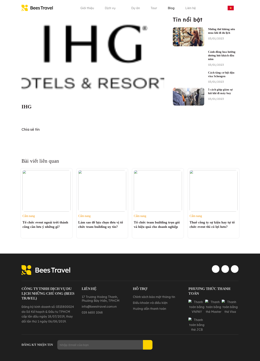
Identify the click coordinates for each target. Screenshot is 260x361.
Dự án (135, 8)
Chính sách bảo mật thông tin (154, 297)
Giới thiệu (87, 8)
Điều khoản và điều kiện (150, 303)
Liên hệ (190, 8)
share (63, 138)
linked (44, 138)
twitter (53, 138)
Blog (171, 8)
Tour (154, 8)
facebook (34, 138)
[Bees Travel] (38, 8)
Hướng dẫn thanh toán (149, 309)
